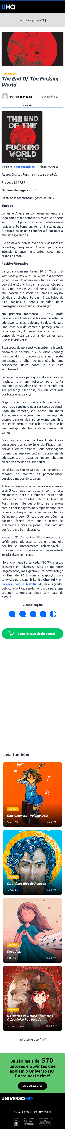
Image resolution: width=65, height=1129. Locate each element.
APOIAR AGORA (32, 1085)
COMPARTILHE (26, 105)
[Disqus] (32, 695)
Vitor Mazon (23, 96)
